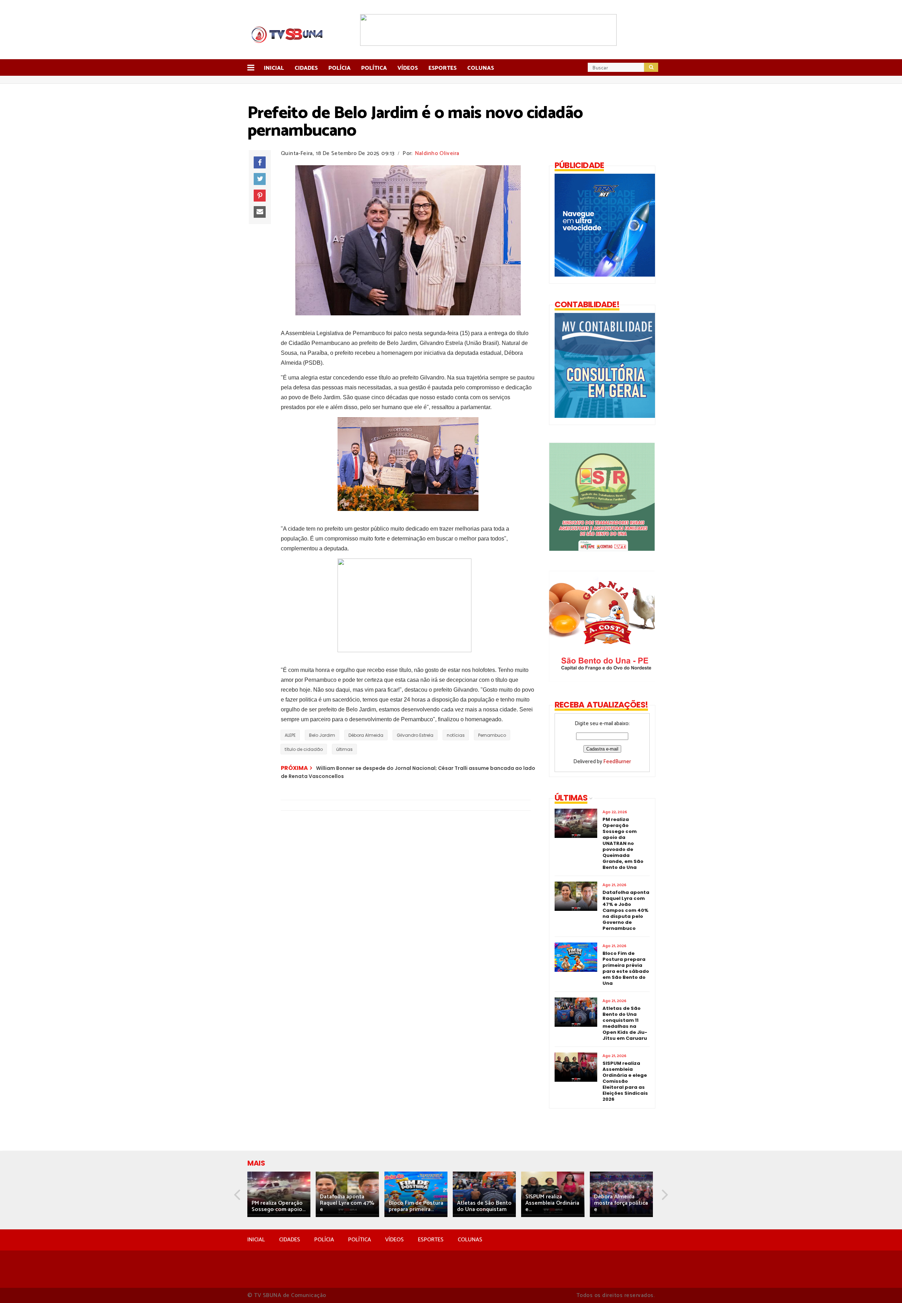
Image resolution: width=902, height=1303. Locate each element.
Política (374, 68)
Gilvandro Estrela (415, 735)
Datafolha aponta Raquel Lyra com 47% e (347, 1203)
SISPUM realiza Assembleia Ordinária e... (552, 1203)
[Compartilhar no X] (260, 179)
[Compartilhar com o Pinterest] (260, 196)
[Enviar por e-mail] (260, 212)
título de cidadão (304, 749)
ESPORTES (431, 1240)
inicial (274, 68)
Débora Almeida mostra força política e (621, 1203)
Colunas (480, 68)
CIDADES (289, 1240)
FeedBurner (617, 761)
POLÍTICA (359, 1240)
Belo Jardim (322, 735)
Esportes (442, 68)
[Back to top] (884, 1286)
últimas (344, 749)
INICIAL (256, 1240)
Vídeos (407, 68)
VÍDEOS (394, 1240)
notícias (456, 735)
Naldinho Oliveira (437, 153)
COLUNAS (470, 1240)
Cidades (306, 68)
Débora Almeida (365, 735)
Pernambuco (492, 735)
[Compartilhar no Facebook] (260, 162)
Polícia (339, 68)
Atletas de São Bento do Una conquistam (484, 1206)
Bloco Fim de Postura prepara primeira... (416, 1206)
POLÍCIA (324, 1240)
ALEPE (290, 735)
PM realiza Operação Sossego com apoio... (278, 1206)
